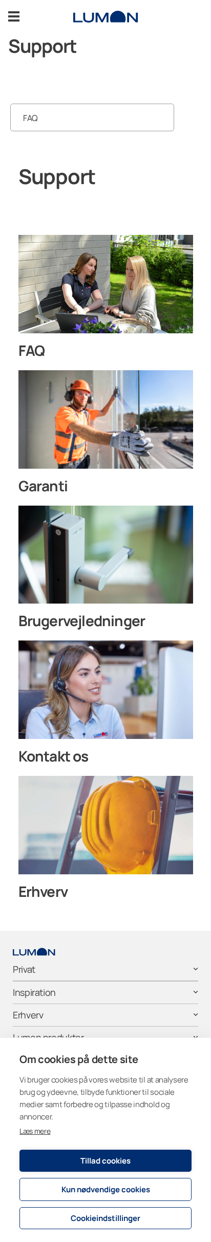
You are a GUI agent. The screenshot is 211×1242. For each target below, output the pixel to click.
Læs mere (34, 1131)
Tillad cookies (105, 1160)
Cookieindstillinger (105, 1218)
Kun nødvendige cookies (105, 1189)
